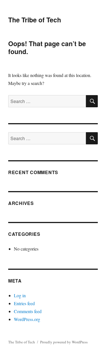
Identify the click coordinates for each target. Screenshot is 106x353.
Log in (20, 295)
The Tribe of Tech (34, 19)
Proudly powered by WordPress (64, 342)
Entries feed (24, 303)
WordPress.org (27, 319)
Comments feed (28, 311)
